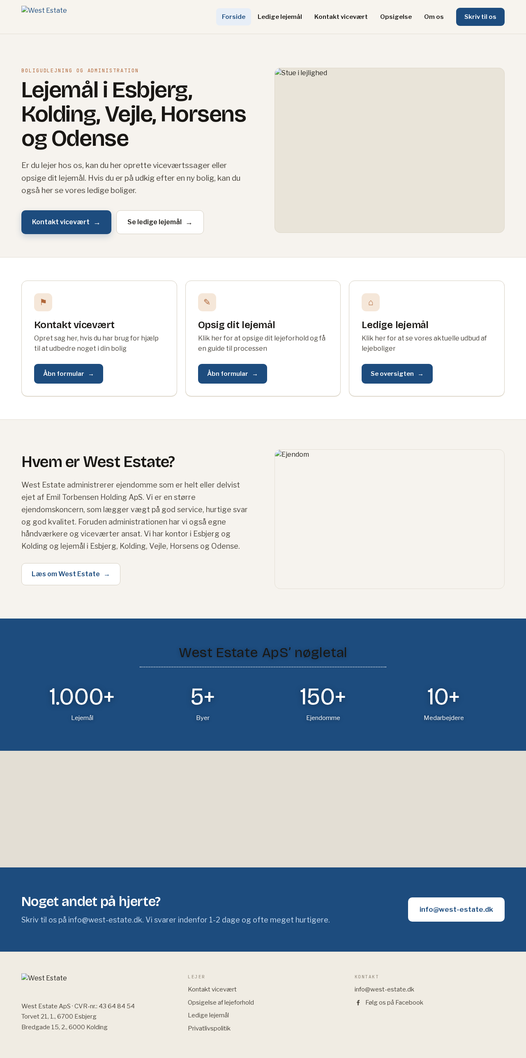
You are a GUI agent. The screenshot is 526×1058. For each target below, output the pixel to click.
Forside (233, 17)
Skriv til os (480, 17)
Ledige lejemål (280, 17)
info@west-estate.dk (456, 909)
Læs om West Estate (71, 574)
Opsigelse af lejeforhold (221, 1002)
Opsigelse (396, 17)
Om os (434, 17)
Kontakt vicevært (341, 17)
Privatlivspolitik (209, 1028)
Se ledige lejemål (160, 222)
